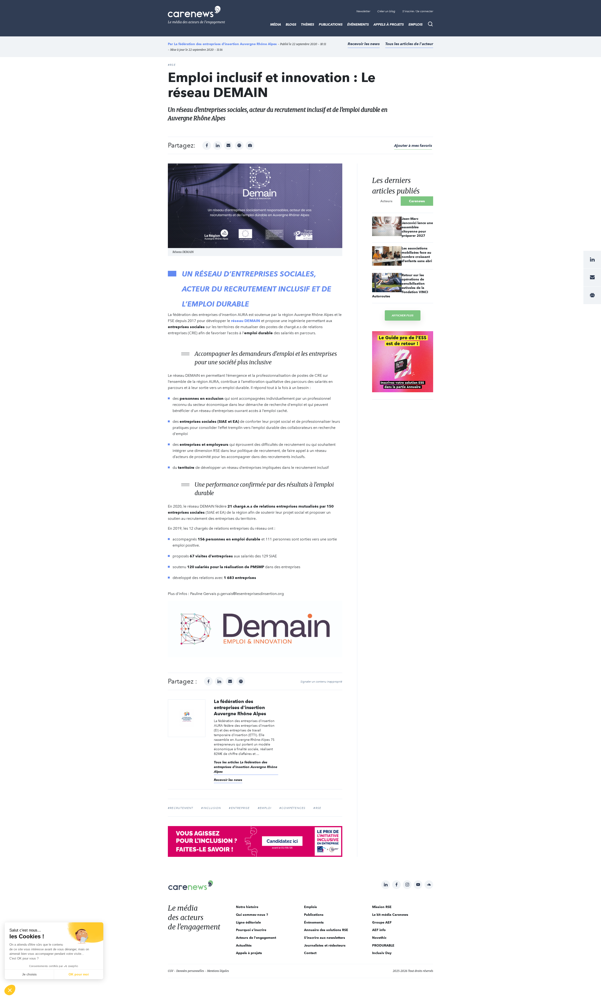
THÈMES (307, 24)
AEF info (379, 930)
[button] (9, 990)
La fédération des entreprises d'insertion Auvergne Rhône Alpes (225, 44)
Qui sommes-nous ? (252, 914)
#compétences (292, 808)
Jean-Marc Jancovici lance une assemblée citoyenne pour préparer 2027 (417, 227)
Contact (310, 953)
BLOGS (291, 24)
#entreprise (239, 808)
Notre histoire (247, 907)
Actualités (244, 945)
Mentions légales (218, 971)
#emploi (264, 808)
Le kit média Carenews (390, 914)
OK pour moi (79, 974)
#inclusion (211, 808)
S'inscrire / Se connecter (417, 11)
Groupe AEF (382, 922)
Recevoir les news (364, 44)
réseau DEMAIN (245, 320)
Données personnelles (190, 971)
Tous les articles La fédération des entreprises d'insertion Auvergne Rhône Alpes (245, 766)
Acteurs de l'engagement (256, 938)
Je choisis (29, 974)
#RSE (172, 64)
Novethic (379, 938)
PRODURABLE (383, 945)
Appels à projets (389, 24)
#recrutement (180, 808)
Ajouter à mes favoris (413, 145)
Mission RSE (382, 907)
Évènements (358, 24)
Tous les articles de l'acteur (409, 44)
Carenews (417, 201)
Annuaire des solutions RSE (326, 930)
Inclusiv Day (382, 953)
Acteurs (386, 201)
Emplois (415, 24)
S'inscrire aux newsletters (324, 938)
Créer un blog (386, 11)
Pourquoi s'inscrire (251, 930)
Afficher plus (402, 315)
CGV (170, 971)
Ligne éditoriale (248, 922)
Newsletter (363, 11)
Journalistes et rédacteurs (325, 945)
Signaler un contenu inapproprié (321, 681)
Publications (331, 24)
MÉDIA (275, 24)
